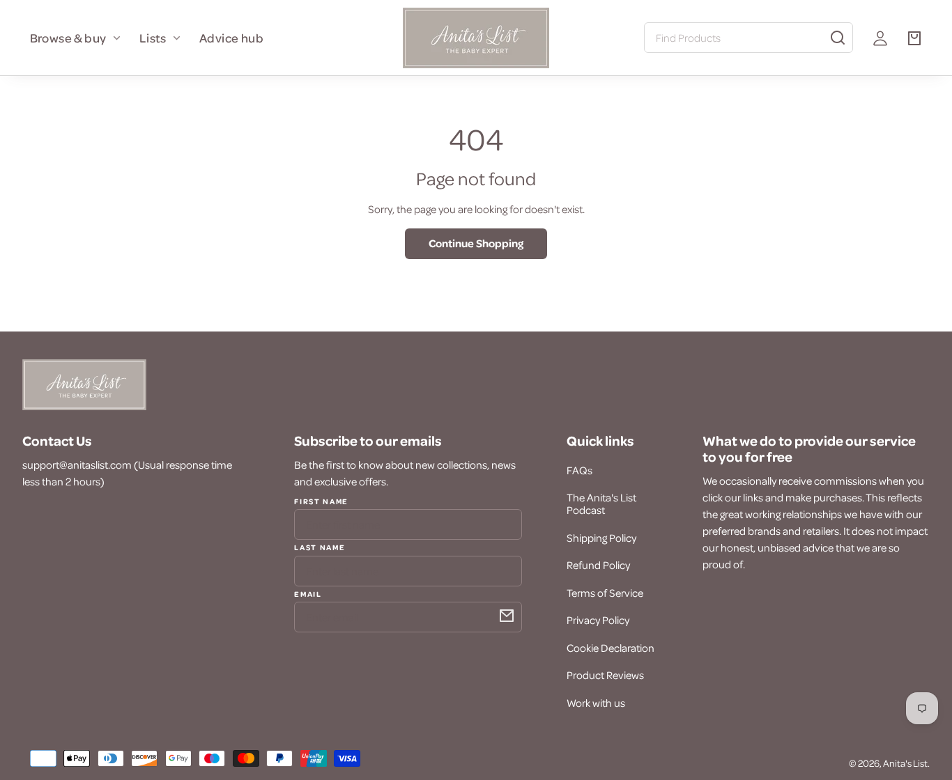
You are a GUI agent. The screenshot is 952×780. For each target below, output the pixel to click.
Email (307, 593)
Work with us (596, 703)
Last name (319, 547)
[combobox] (748, 37)
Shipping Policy (601, 538)
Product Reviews (605, 675)
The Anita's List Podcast (601, 503)
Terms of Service (605, 593)
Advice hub (231, 37)
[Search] (837, 37)
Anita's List (905, 763)
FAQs (579, 470)
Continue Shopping (476, 243)
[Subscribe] (506, 615)
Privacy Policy (598, 620)
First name (321, 501)
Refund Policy (598, 565)
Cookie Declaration (610, 648)
